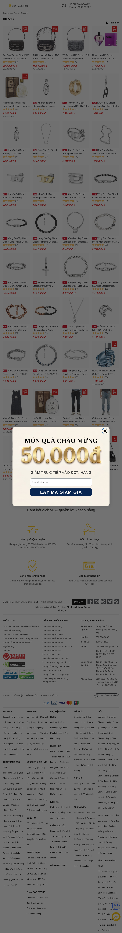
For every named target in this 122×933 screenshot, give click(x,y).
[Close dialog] (105, 431)
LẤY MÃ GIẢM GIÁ (61, 492)
